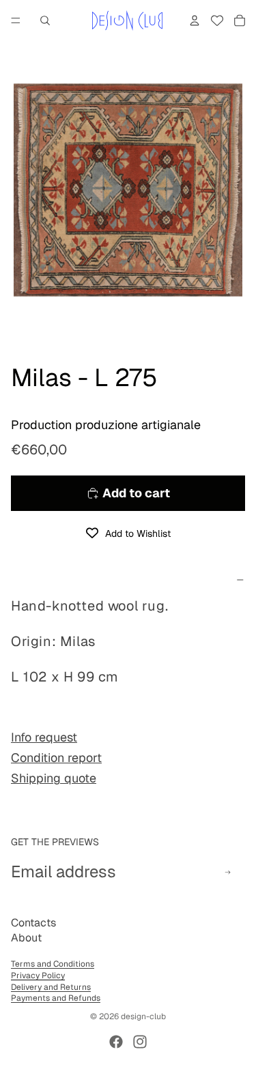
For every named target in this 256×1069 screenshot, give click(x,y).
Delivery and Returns (51, 987)
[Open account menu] (195, 20)
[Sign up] (227, 872)
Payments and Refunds (55, 998)
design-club (143, 1016)
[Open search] (45, 20)
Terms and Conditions (52, 963)
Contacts (33, 923)
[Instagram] (140, 1042)
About (26, 938)
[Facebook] (116, 1042)
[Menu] (15, 20)
